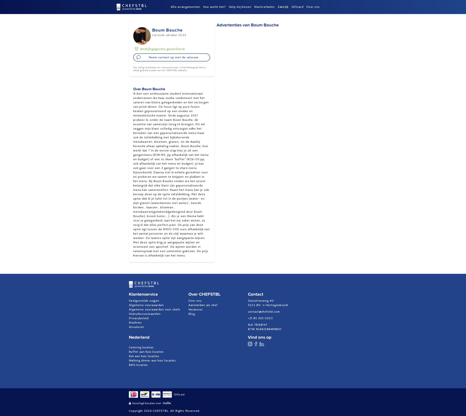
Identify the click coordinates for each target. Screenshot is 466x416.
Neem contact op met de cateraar (174, 57)
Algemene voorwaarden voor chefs (154, 309)
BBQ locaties (138, 365)
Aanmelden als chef (203, 305)
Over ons (313, 7)
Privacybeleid (139, 318)
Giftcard (297, 7)
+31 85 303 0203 (260, 318)
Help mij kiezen (240, 7)
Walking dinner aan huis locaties (152, 360)
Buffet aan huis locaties (146, 351)
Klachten (135, 322)
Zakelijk (283, 7)
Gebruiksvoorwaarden (145, 314)
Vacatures (195, 309)
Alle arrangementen (185, 7)
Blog (191, 314)
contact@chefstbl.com (264, 311)
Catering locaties (141, 347)
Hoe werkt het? (214, 7)
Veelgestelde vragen (144, 300)
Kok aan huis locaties (144, 356)
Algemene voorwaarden (146, 305)
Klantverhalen (264, 7)
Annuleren (136, 327)
